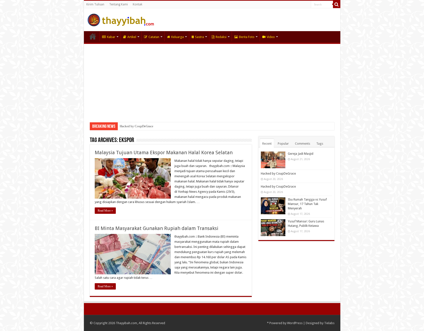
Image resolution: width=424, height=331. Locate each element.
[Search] (336, 4)
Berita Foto (246, 37)
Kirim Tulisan (95, 4)
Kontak (137, 4)
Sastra (199, 37)
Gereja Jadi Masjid (300, 153)
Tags (319, 143)
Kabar (111, 37)
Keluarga (177, 37)
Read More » (105, 210)
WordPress (295, 323)
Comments (302, 143)
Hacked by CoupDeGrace (136, 126)
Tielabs (329, 323)
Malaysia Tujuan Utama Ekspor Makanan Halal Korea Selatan (164, 152)
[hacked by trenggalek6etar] (121, 19)
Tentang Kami (118, 4)
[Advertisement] (212, 80)
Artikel (131, 37)
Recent (267, 143)
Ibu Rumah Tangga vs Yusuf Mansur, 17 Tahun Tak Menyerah (307, 204)
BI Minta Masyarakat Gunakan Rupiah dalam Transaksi (156, 228)
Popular (283, 143)
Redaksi (221, 37)
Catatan (153, 37)
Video (271, 37)
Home (92, 36)
